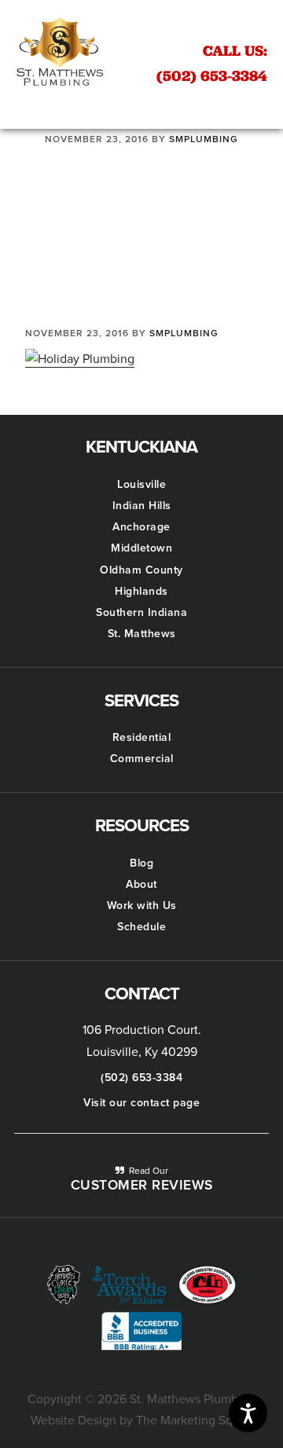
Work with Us (142, 905)
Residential (141, 737)
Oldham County (141, 570)
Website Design (73, 1420)
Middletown (141, 548)
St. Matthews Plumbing (60, 51)
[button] (141, 106)
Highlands (141, 591)
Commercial (142, 758)
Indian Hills (141, 505)
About (141, 884)
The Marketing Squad (194, 1420)
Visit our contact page (141, 1102)
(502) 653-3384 (211, 63)
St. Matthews (142, 633)
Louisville (141, 484)
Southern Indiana (141, 612)
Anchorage (141, 526)
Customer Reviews (142, 1185)
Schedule (141, 926)
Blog (141, 863)
